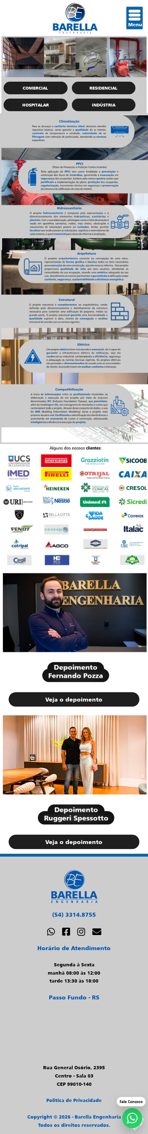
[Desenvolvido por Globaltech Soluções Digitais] (135, 1129)
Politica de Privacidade (74, 1100)
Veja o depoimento (73, 699)
